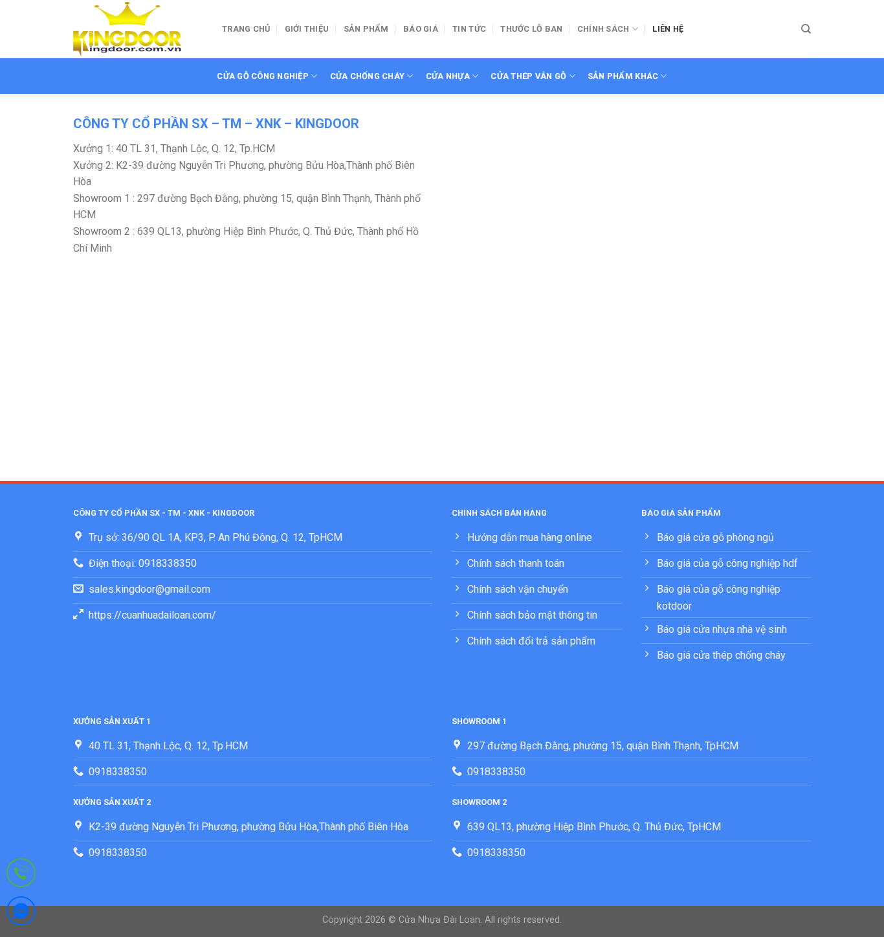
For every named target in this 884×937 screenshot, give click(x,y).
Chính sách (603, 29)
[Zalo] (21, 913)
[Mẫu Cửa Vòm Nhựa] (138, 29)
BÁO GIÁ (420, 29)
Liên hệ (667, 29)
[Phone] (21, 875)
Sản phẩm (366, 29)
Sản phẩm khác (623, 76)
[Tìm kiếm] (806, 29)
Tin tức (469, 29)
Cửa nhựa (448, 76)
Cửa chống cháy (367, 76)
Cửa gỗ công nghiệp (263, 76)
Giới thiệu (307, 29)
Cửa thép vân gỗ (528, 76)
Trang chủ (246, 29)
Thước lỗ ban (531, 29)
